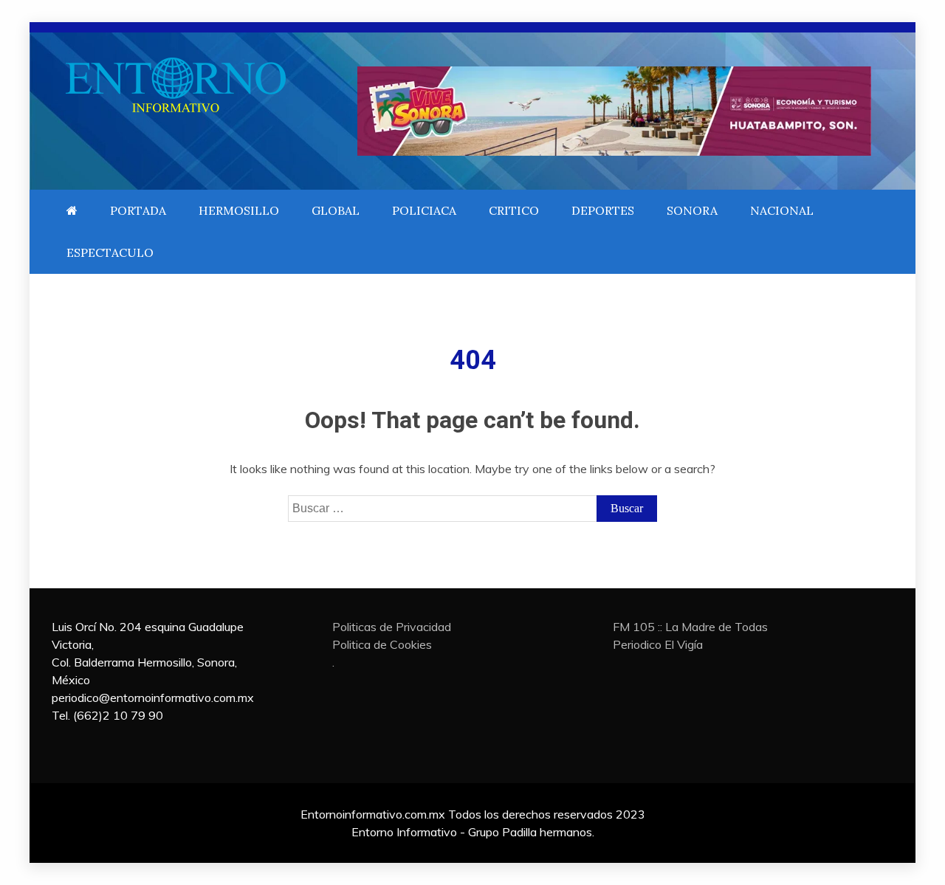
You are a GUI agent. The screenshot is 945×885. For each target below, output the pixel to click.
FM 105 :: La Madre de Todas (690, 626)
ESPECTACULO (110, 252)
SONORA (692, 210)
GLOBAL (336, 210)
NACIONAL (782, 210)
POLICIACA (424, 210)
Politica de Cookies (382, 644)
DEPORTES (602, 210)
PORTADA (138, 210)
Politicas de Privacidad (391, 626)
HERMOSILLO (239, 210)
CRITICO (514, 210)
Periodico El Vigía (658, 644)
